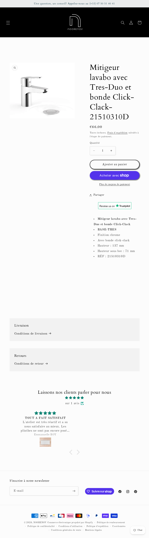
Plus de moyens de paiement (114, 184)
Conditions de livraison (30, 333)
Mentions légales (93, 530)
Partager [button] (98, 195)
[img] (74, 398)
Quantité (95, 143)
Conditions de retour (29, 363)
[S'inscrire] (74, 490)
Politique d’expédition (97, 526)
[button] (8, 22)
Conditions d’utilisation (70, 526)
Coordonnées (118, 526)
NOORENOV (40, 523)
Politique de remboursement (111, 523)
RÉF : (102, 256)
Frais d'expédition (117, 133)
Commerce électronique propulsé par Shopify (70, 523)
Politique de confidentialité (41, 526)
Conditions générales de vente (66, 530)
